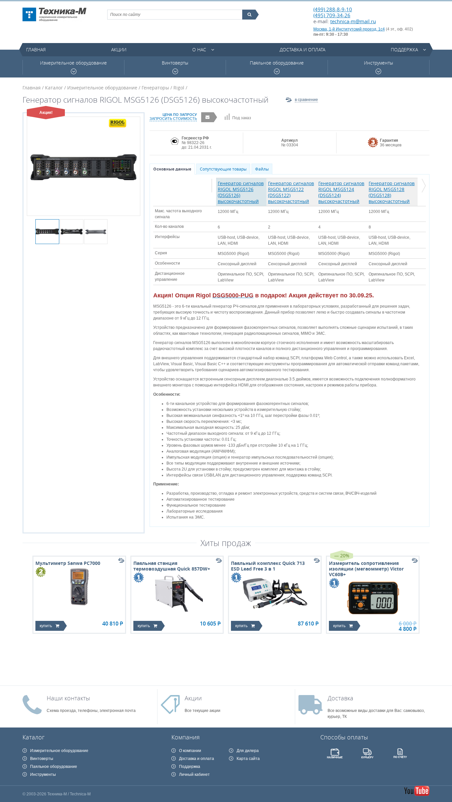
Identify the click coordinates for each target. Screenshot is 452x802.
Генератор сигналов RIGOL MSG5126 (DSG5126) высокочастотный (241, 192)
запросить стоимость (173, 119)
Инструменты (378, 63)
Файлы (262, 169)
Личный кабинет (194, 774)
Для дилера (248, 750)
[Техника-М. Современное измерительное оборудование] (54, 15)
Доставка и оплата (302, 49)
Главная (36, 49)
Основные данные (172, 169)
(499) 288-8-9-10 (332, 9)
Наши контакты (68, 698)
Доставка (340, 698)
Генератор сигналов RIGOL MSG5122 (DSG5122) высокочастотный (291, 192)
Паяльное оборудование (277, 63)
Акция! (46, 112)
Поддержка (404, 49)
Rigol (178, 87)
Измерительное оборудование (73, 63)
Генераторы (155, 87)
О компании (190, 750)
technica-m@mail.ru (353, 21)
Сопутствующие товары (223, 169)
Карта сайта (248, 758)
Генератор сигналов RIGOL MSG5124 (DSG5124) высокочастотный (341, 192)
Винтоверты (175, 63)
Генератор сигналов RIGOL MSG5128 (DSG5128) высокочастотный (392, 192)
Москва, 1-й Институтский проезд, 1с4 (349, 29)
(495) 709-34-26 (331, 15)
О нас (199, 49)
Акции (118, 49)
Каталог (54, 87)
